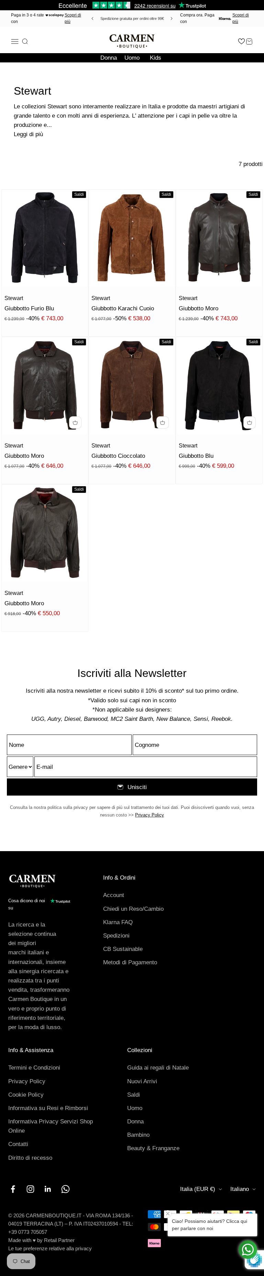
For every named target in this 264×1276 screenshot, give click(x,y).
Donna (108, 58)
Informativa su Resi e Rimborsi (48, 1108)
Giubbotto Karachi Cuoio (122, 308)
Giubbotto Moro (198, 308)
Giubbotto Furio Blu (29, 308)
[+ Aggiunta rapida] (75, 422)
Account (113, 895)
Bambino (138, 1135)
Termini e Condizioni (34, 1067)
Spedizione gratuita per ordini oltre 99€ (132, 18)
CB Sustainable (123, 949)
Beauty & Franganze (153, 1148)
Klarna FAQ (118, 922)
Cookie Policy (26, 1095)
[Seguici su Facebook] (13, 1189)
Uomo (132, 58)
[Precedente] (91, 18)
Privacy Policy (149, 815)
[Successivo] (172, 18)
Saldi (133, 1095)
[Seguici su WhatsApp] (65, 1189)
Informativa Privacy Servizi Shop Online (50, 1126)
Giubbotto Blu (196, 456)
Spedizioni (116, 935)
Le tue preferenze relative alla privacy (50, 1248)
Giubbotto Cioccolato (118, 456)
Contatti (18, 1144)
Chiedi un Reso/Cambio (133, 909)
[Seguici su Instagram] (30, 1189)
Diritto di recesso (30, 1158)
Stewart (13, 298)
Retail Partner (59, 1240)
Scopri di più (73, 18)
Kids (155, 58)
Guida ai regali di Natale (158, 1067)
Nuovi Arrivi (142, 1081)
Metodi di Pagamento (130, 962)
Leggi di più (28, 134)
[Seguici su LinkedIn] (48, 1189)
